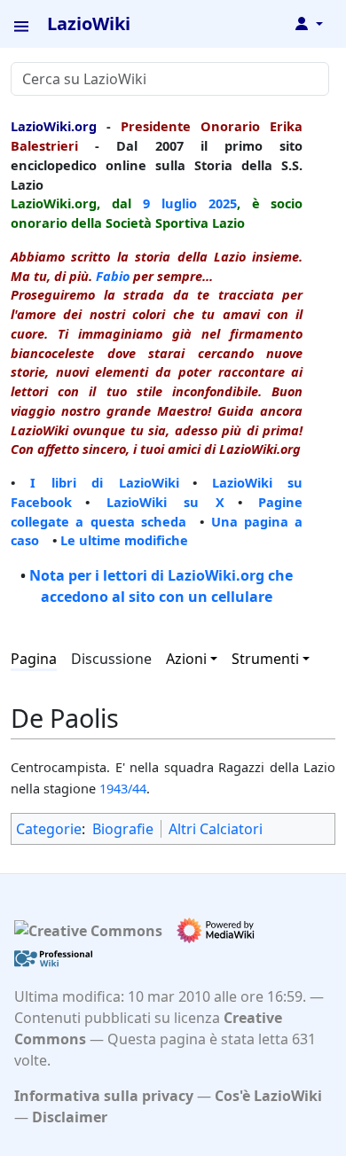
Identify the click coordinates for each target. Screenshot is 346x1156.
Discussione (111, 658)
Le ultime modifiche (124, 540)
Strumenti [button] (265, 658)
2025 (222, 203)
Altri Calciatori (216, 829)
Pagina (34, 658)
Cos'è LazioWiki (268, 1095)
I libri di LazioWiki (104, 482)
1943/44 (122, 788)
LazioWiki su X (165, 502)
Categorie (49, 829)
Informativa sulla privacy (103, 1095)
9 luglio (170, 203)
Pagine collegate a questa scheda (157, 511)
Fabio (113, 276)
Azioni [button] (186, 658)
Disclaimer (69, 1117)
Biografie (122, 829)
